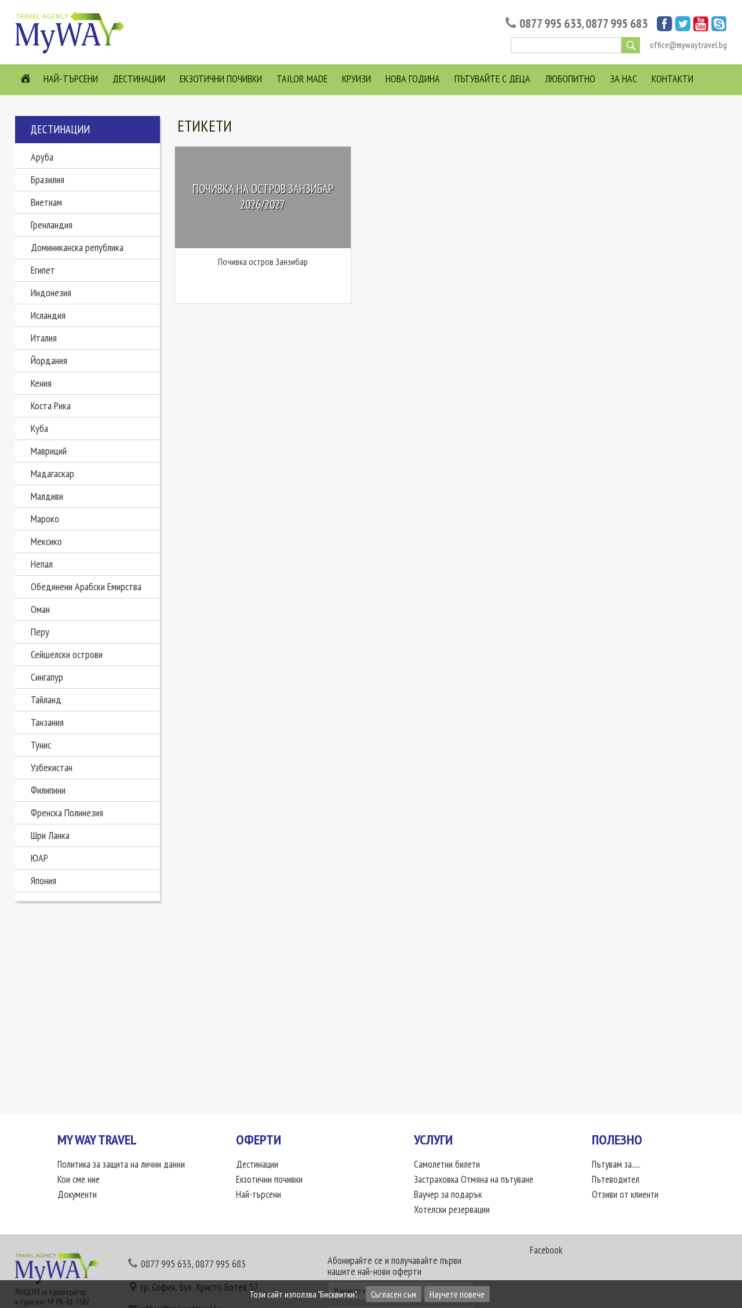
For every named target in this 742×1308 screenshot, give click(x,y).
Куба (39, 428)
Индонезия (51, 292)
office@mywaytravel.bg (688, 44)
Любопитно (570, 78)
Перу (40, 631)
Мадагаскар (52, 473)
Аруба (42, 157)
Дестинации (138, 78)
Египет (43, 270)
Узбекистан (51, 767)
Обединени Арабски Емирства (86, 586)
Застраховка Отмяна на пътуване (473, 1179)
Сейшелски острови (67, 654)
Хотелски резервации (452, 1209)
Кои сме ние (78, 1179)
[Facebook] (664, 27)
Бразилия (47, 179)
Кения (41, 383)
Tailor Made (302, 78)
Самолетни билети (447, 1164)
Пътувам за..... (616, 1164)
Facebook (546, 1250)
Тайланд (46, 699)
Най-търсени (70, 78)
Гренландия (51, 224)
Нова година (412, 78)
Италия (44, 337)
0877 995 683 (616, 23)
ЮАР (39, 857)
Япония (43, 880)
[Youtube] (700, 27)
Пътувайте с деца (492, 78)
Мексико (46, 541)
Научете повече (457, 1294)
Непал (42, 564)
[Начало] (73, 52)
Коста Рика (51, 405)
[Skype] (719, 27)
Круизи (356, 78)
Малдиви (47, 496)
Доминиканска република (77, 247)
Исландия (48, 315)
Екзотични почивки (221, 78)
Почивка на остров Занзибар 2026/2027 (262, 197)
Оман (40, 609)
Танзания (47, 722)
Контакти (672, 78)
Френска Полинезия (67, 812)
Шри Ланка (50, 835)
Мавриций (49, 450)
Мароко (45, 518)
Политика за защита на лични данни (121, 1164)
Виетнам (46, 202)
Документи (77, 1194)
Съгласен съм (393, 1294)
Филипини (48, 790)
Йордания (49, 360)
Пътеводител (615, 1179)
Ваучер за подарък (448, 1194)
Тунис (41, 744)
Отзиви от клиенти (625, 1194)
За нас (623, 78)
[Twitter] (682, 27)
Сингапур (47, 677)
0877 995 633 (550, 23)
